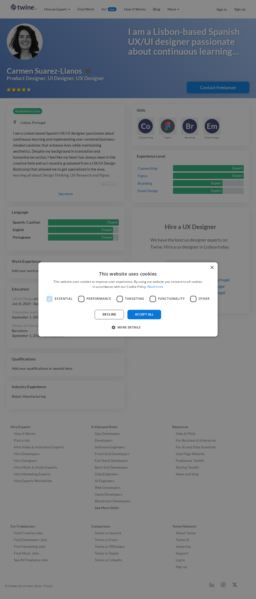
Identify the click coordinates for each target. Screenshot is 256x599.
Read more (156, 287)
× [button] (212, 268)
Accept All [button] (144, 314)
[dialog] (128, 299)
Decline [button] (109, 314)
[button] (127, 327)
